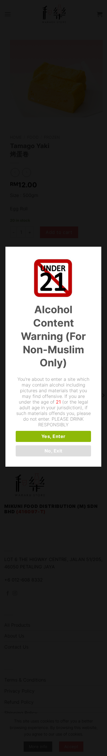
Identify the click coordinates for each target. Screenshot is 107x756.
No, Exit (53, 451)
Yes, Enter (53, 436)
